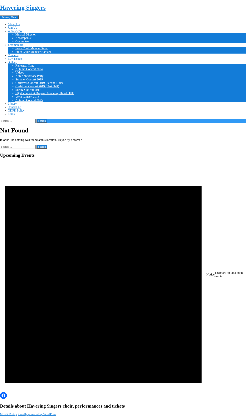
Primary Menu (9, 17)
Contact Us (14, 107)
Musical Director (25, 34)
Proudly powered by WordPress (37, 414)
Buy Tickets (15, 58)
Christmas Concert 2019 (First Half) (37, 86)
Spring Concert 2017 (28, 89)
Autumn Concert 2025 (29, 100)
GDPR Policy (16, 110)
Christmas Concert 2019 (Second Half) (39, 82)
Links (11, 114)
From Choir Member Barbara (33, 51)
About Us (14, 24)
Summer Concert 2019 (29, 79)
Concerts (13, 55)
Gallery (12, 62)
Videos (19, 72)
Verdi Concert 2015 (27, 96)
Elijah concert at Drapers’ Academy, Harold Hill (44, 93)
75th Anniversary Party (29, 76)
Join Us (12, 27)
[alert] (123, 275)
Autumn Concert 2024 (29, 69)
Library (12, 103)
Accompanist (23, 38)
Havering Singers (23, 7)
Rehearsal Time (24, 65)
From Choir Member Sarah (31, 48)
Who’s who (15, 31)
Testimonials (15, 44)
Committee (22, 41)
